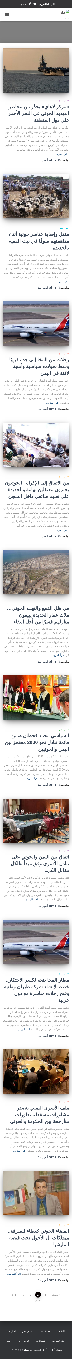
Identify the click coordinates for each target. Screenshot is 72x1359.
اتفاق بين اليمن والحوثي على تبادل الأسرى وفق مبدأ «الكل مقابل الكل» (40, 863)
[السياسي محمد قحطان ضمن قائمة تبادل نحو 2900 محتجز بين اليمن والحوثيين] (36, 697)
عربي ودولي (23, 1341)
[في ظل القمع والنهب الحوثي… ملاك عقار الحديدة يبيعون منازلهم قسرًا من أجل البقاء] (36, 572)
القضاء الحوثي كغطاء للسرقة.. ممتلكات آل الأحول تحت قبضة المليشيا (38, 1237)
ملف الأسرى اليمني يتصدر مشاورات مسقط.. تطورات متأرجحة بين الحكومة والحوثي (39, 1114)
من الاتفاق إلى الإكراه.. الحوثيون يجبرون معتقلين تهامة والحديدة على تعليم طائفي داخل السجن (37, 489)
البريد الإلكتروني (47, 4)
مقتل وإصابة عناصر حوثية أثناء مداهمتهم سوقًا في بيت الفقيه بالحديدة (39, 240)
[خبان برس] (60, 14)
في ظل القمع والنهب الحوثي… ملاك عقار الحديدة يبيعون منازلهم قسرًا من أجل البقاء (38, 614)
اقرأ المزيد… (61, 153)
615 (14, 1294)
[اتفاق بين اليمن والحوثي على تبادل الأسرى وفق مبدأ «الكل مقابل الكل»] (36, 821)
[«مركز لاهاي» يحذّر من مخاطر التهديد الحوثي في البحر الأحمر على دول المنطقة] (36, 70)
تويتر (34, 4)
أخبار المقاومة (58, 1341)
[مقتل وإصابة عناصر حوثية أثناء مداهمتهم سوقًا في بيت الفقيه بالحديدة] (36, 196)
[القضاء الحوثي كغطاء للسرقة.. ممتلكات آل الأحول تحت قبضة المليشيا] (36, 1193)
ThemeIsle (16, 1349)
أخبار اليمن (64, 100)
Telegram (21, 4)
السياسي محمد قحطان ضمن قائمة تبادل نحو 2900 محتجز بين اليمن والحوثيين (37, 742)
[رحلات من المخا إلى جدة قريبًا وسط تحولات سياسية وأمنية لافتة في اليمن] (36, 323)
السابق (55, 1294)
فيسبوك (30, 4)
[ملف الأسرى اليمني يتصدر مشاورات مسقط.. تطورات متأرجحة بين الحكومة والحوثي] (36, 1071)
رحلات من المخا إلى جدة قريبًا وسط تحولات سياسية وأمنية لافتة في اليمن (39, 366)
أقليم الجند (41, 1341)
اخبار (9, 1341)
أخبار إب (12, 1331)
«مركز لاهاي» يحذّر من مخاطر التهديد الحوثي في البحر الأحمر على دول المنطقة (38, 113)
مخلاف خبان (44, 1331)
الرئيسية (60, 1331)
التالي (37, 1300)
